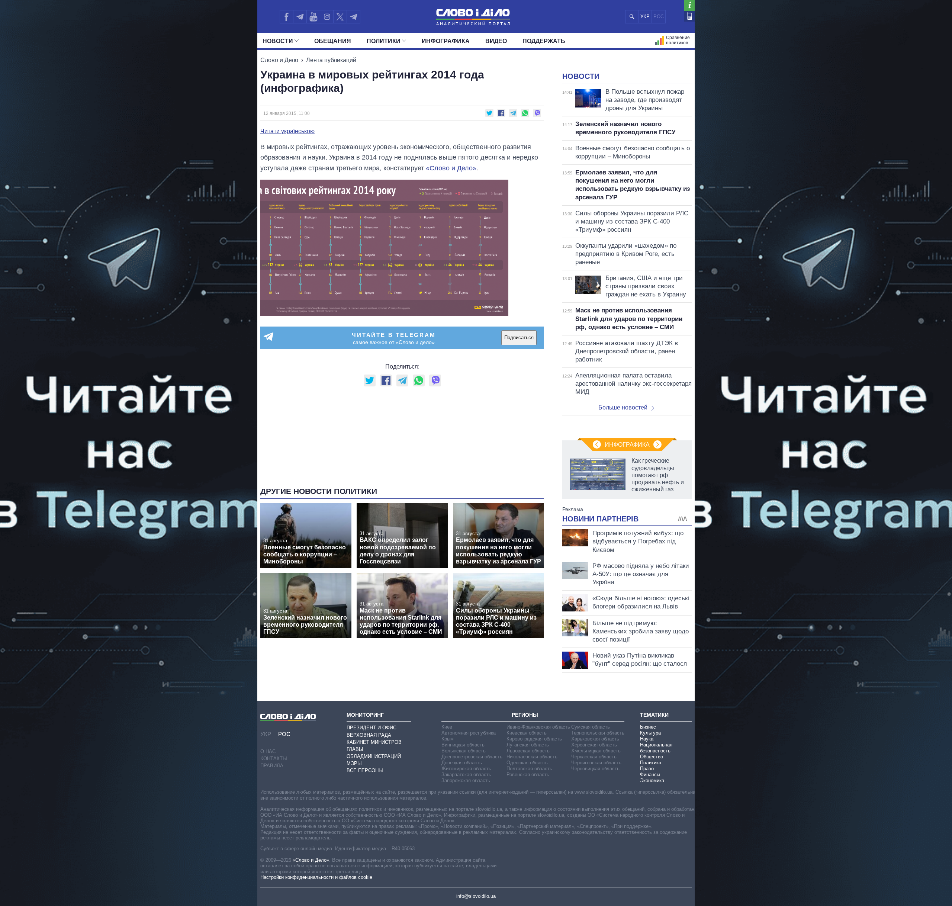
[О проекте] (689, 5)
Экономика (652, 780)
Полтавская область (529, 768)
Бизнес (648, 727)
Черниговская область (596, 762)
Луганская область (527, 745)
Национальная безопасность (656, 748)
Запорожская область (465, 780)
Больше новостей (622, 407)
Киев (446, 727)
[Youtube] (313, 16)
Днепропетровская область (471, 756)
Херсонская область (594, 745)
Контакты (273, 758)
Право (647, 768)
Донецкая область (461, 762)
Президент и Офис (371, 727)
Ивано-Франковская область (538, 727)
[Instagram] (327, 16)
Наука (646, 739)
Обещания (332, 41)
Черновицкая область (595, 768)
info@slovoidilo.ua (476, 896)
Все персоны (365, 770)
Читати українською (287, 131)
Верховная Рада (369, 735)
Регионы (525, 715)
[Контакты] (689, 16)
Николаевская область (531, 756)
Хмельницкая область (596, 751)
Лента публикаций (331, 60)
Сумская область (590, 727)
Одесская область (527, 762)
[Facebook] (286, 16)
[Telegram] (299, 16)
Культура (650, 733)
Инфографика (446, 41)
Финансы (650, 774)
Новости (278, 41)
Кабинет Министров (374, 742)
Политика (650, 762)
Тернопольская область (597, 733)
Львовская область (528, 751)
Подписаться (519, 337)
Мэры (354, 763)
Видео (496, 41)
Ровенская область (527, 774)
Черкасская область (594, 756)
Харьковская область (595, 739)
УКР (645, 16)
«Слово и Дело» (451, 168)
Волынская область (463, 751)
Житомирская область (466, 768)
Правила (271, 765)
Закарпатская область (466, 774)
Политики (384, 41)
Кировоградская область (534, 739)
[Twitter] (340, 16)
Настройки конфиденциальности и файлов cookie (316, 877)
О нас (268, 751)
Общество (651, 756)
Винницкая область (463, 745)
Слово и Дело (279, 60)
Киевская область (526, 733)
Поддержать (543, 41)
